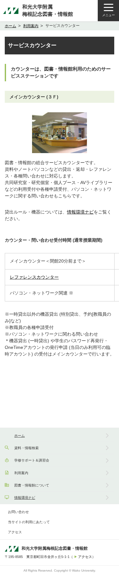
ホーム (10, 26)
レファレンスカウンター (34, 277)
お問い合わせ (18, 512)
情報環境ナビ (80, 211)
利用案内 (30, 26)
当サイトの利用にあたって (29, 522)
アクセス (15, 532)
